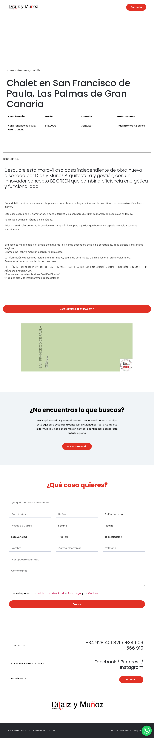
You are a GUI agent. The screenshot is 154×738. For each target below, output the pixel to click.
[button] (82, 7)
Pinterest (130, 662)
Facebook (105, 662)
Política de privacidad (19, 730)
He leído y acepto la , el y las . (55, 593)
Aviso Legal (74, 593)
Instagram (131, 667)
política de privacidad (50, 593)
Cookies (93, 593)
